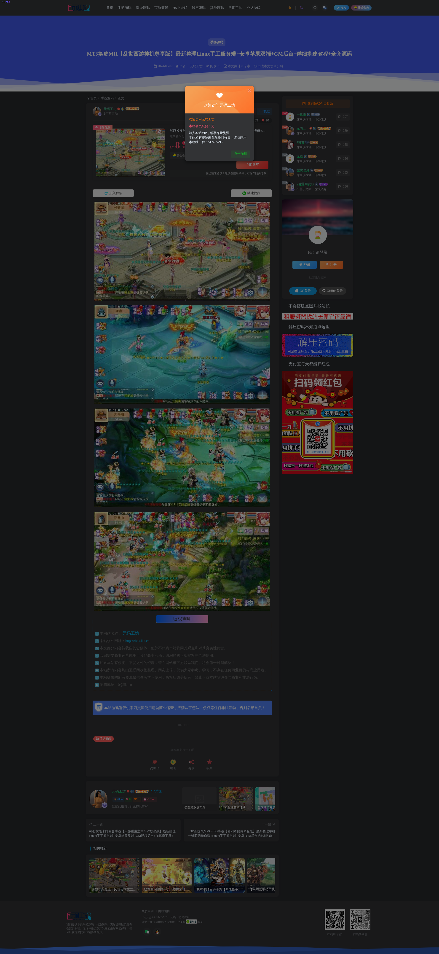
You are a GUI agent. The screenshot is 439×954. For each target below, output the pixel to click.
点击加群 (240, 154)
